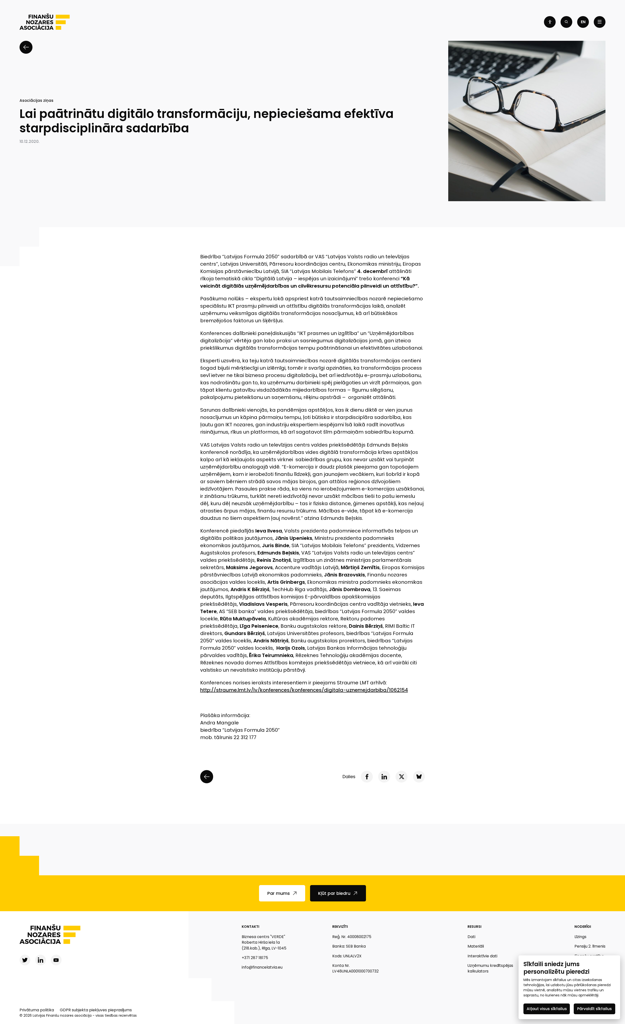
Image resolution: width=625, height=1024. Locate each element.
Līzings (580, 936)
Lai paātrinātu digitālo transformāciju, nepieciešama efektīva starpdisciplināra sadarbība (207, 121)
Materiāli (476, 946)
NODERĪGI (582, 926)
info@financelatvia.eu (262, 967)
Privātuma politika (37, 1010)
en (583, 22)
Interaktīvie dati (482, 956)
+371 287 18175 (255, 957)
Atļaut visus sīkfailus (547, 1009)
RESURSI (474, 926)
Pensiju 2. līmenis (589, 946)
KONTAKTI (250, 926)
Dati (471, 936)
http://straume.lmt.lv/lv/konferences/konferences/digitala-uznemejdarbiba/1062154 (304, 690)
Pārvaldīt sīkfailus (594, 1009)
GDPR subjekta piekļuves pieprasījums (96, 1010)
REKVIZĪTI (340, 926)
